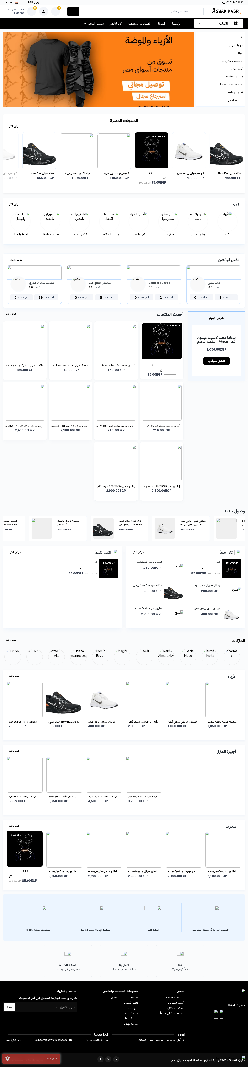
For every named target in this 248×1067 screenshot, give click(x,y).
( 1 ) (141, 173)
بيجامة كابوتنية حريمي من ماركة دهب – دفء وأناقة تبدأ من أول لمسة (68, 173)
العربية (9, 3)
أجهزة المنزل (237, 69)
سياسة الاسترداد (129, 1013)
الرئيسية (176, 23)
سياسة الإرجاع (130, 1018)
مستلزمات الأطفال (234, 76)
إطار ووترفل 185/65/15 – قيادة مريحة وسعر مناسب (25, 426)
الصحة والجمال (235, 100)
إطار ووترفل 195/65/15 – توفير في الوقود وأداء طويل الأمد (161, 486)
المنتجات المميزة (175, 998)
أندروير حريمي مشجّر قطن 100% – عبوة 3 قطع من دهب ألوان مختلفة (161, 426)
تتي (156, 178)
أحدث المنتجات (175, 1003)
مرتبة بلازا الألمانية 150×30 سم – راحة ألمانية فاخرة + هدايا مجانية (63, 797)
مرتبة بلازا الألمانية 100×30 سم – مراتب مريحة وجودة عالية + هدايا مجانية (142, 797)
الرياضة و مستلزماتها (232, 61)
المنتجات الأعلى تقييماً (172, 1013)
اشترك (9, 1007)
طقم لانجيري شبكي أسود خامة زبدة (24, 365)
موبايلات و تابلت (234, 45)
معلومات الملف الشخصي (124, 998)
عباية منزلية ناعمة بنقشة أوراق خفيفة (181, 722)
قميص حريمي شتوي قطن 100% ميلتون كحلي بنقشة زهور (143, 722)
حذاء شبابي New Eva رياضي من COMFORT (33, 173)
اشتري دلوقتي (216, 361)
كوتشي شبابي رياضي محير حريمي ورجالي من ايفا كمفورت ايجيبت (181, 173)
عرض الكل (14, 126)
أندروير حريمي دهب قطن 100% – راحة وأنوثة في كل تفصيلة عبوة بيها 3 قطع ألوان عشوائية (116, 426)
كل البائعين (115, 23)
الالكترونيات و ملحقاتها (231, 84)
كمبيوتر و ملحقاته (234, 92)
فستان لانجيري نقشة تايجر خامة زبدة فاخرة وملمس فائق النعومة (116, 365)
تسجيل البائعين (95, 23)
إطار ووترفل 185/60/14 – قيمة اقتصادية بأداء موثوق (70, 426)
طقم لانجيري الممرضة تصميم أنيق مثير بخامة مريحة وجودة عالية (70, 365)
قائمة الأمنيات (130, 1003)
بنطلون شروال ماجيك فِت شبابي (42, 522)
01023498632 (235, 3)
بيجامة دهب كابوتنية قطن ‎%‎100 (221, 722)
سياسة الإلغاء (131, 1024)
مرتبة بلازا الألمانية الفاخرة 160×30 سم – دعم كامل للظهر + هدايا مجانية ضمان (24, 797)
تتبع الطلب (132, 1008)
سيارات (239, 53)
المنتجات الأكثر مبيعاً (173, 1008)
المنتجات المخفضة (139, 23)
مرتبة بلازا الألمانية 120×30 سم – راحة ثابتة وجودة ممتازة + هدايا (102, 797)
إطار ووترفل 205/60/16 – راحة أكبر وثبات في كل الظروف (116, 486)
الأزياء (240, 37)
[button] (221, 1014)
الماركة (161, 23)
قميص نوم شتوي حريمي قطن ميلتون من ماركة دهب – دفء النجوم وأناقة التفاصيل (105, 173)
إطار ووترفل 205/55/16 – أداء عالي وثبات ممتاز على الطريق (228, 522)
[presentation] (15, 529)
